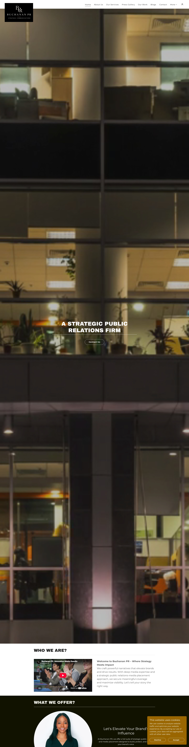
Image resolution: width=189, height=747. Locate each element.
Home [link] (88, 5)
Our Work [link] (142, 5)
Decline (157, 740)
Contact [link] (163, 5)
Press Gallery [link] (128, 5)
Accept (176, 740)
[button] (173, 4)
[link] (19, 4)
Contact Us (94, 342)
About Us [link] (98, 5)
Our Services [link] (112, 5)
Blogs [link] (153, 5)
